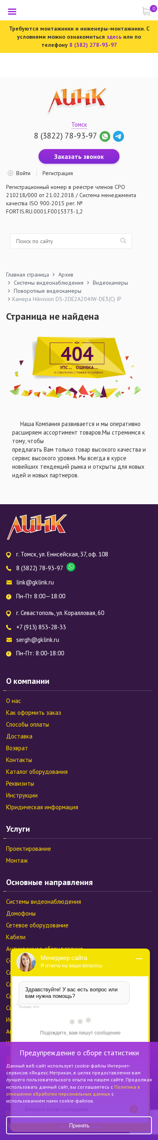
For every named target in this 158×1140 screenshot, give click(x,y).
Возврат (17, 748)
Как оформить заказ (33, 712)
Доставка (19, 736)
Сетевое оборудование (37, 925)
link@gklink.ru (35, 582)
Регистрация (58, 173)
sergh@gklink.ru (37, 640)
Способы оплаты (27, 724)
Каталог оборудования (37, 771)
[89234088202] (106, 135)
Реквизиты (20, 783)
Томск (79, 124)
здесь (114, 36)
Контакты (19, 760)
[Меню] (12, 11)
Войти (23, 173)
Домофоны (21, 913)
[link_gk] (118, 135)
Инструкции (22, 795)
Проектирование (28, 848)
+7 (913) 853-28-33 (41, 627)
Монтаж (17, 860)
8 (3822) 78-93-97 (65, 135)
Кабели (16, 937)
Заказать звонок (79, 156)
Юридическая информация (42, 807)
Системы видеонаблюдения (43, 901)
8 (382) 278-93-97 (93, 44)
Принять (79, 1125)
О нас (13, 701)
